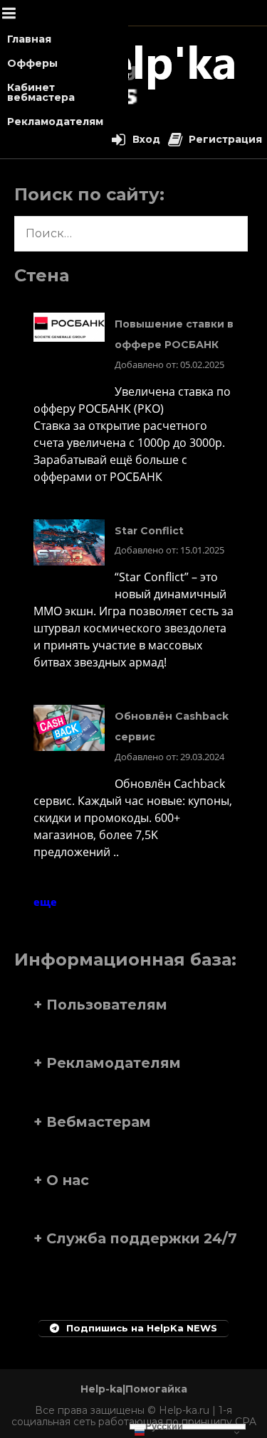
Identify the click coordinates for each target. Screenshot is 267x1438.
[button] (133, 1004)
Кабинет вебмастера (41, 92)
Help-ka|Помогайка (133, 1389)
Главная (29, 39)
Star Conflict (149, 530)
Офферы (32, 63)
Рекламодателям (55, 121)
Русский (164, 1426)
